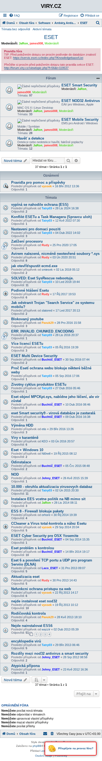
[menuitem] (14, 15)
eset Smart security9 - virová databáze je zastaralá (53, 413)
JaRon (23, 43)
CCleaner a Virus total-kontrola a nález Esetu (48, 523)
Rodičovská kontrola (28, 613)
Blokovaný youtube (27, 319)
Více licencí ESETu (27, 344)
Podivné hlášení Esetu (30, 290)
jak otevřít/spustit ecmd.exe (34, 266)
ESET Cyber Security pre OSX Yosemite (44, 536)
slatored (47, 310)
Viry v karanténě (24, 438)
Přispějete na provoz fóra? (75, 748)
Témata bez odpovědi (15, 29)
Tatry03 (47, 208)
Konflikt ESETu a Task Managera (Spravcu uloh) (51, 217)
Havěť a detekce (30, 138)
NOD (15, 474)
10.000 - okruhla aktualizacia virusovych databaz (51, 487)
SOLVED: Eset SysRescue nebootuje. (42, 278)
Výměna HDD (22, 425)
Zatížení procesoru (27, 241)
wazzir (46, 629)
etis (44, 429)
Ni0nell (46, 453)
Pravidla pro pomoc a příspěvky (38, 182)
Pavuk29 (48, 322)
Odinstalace (21, 462)
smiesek (47, 269)
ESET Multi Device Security (34, 356)
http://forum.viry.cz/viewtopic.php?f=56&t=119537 (36, 68)
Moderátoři (52, 43)
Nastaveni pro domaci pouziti (36, 229)
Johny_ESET (51, 478)
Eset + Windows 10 (27, 450)
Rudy (45, 245)
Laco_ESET (50, 568)
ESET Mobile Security (79, 119)
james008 (36, 43)
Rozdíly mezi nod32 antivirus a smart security (49, 653)
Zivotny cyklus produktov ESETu (38, 384)
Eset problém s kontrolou (32, 548)
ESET (51, 37)
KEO (45, 441)
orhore (46, 515)
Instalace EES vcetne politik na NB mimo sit (48, 499)
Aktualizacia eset (25, 577)
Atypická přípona (25, 666)
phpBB (37, 745)
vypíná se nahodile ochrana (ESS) (39, 205)
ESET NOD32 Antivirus (80, 101)
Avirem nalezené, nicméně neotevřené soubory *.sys (55, 254)
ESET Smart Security (79, 85)
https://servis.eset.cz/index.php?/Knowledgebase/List (48, 57)
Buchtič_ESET (52, 359)
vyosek (47, 186)
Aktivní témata (42, 29)
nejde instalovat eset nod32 (34, 601)
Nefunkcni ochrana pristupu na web (41, 589)
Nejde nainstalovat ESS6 (31, 626)
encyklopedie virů (26, 641)
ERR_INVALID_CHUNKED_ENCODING (42, 331)
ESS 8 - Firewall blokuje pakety (37, 511)
